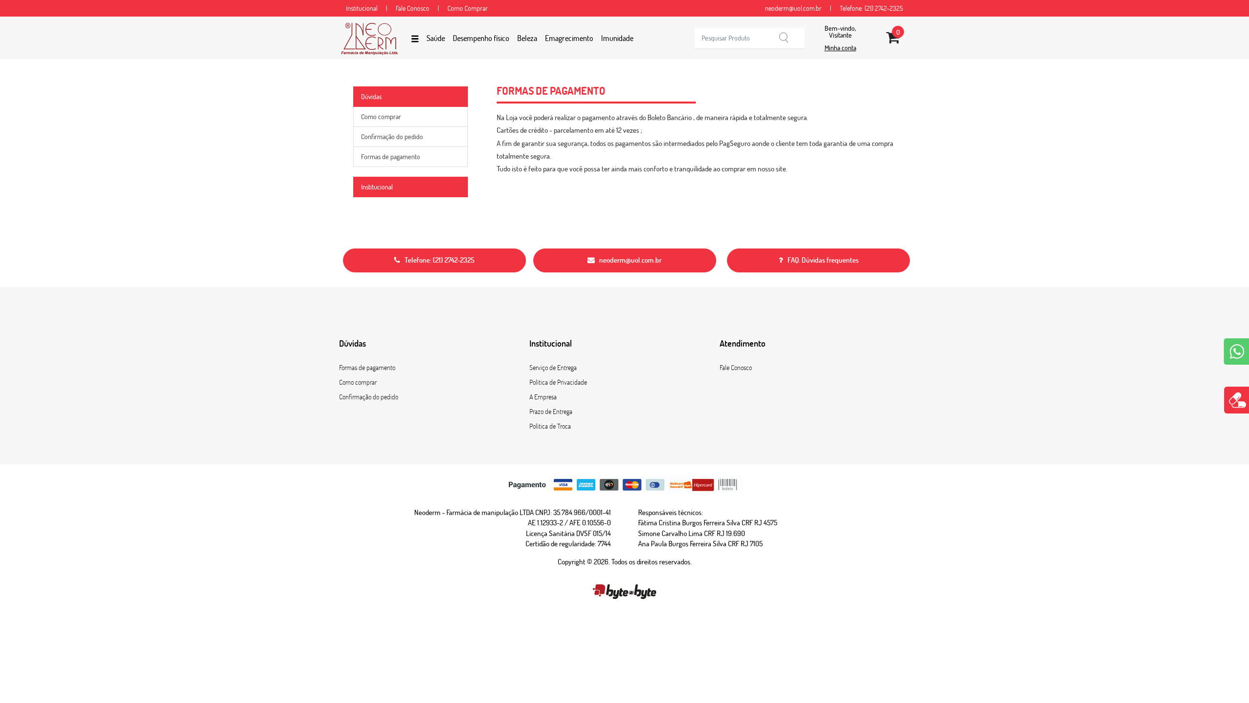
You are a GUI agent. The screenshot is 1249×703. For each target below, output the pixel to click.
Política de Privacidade (558, 382)
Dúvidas (371, 96)
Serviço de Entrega (553, 367)
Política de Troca (550, 426)
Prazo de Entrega (550, 411)
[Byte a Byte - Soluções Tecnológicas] (624, 589)
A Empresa (543, 397)
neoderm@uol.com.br (794, 8)
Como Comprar (467, 8)
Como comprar (381, 116)
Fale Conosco (413, 8)
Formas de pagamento (390, 156)
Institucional (362, 8)
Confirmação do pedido (392, 136)
